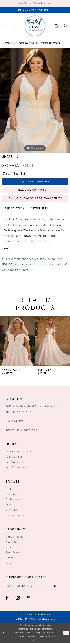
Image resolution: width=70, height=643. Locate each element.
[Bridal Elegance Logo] (35, 25)
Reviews (11, 557)
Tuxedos (11, 494)
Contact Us (13, 547)
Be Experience (15, 515)
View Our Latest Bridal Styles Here (35, 3)
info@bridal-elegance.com (22, 430)
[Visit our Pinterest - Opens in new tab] (28, 598)
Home (8, 43)
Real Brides (13, 552)
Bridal (9, 489)
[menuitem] (13, 25)
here (35, 640)
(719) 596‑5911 (15, 421)
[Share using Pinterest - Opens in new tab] (18, 156)
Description (15, 208)
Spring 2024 (50, 43)
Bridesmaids (14, 499)
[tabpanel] (35, 100)
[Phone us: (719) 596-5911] (13, 25)
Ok (66, 632)
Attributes (39, 208)
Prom (9, 504)
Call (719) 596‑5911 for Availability (35, 198)
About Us (12, 542)
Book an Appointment (35, 190)
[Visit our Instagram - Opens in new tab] (18, 597)
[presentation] (17, 341)
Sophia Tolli (27, 43)
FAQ (8, 563)
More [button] (7, 248)
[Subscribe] (55, 586)
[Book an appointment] (56, 25)
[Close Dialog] (3, 632)
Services (11, 510)
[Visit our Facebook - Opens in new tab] (7, 598)
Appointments (15, 537)
